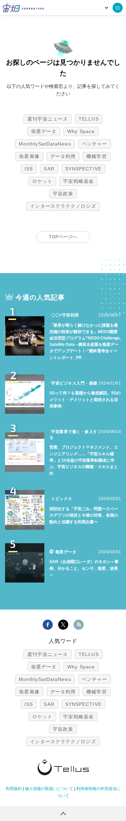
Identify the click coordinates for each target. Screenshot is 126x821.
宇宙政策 (63, 193)
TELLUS (89, 119)
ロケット (42, 181)
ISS (29, 168)
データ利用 (63, 156)
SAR (49, 168)
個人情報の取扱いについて (49, 788)
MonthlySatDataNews (45, 143)
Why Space (81, 131)
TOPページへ (63, 236)
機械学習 (96, 156)
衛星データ (44, 131)
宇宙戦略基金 (78, 181)
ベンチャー (95, 143)
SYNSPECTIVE (83, 168)
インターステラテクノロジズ (63, 206)
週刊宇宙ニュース (47, 119)
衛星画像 (29, 156)
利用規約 (14, 788)
